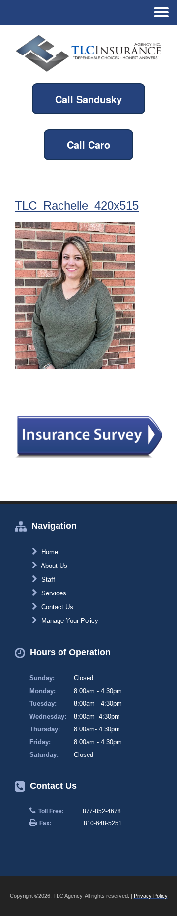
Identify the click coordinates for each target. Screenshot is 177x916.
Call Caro (88, 144)
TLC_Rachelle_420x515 (77, 205)
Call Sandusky (88, 99)
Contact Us (56, 607)
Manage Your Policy (68, 620)
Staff (47, 579)
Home (48, 552)
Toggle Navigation (161, 12)
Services (52, 593)
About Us (53, 565)
